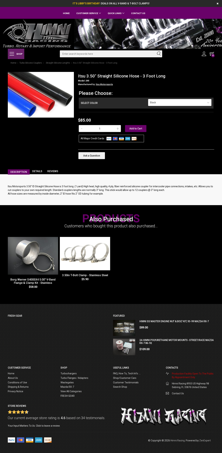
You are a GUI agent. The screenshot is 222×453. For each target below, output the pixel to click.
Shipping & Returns (18, 386)
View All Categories (71, 391)
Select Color (89, 103)
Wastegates (67, 382)
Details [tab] (37, 171)
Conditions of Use (17, 382)
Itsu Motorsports (104, 84)
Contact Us (138, 13)
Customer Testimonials (126, 382)
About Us (13, 378)
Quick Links (114, 13)
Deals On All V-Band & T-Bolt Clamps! (125, 3)
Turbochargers (69, 373)
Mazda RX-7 (67, 386)
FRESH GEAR (68, 395)
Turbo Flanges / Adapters (74, 378)
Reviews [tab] (52, 171)
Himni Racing (177, 440)
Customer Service (87, 13)
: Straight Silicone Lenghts (57, 63)
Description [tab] (18, 172)
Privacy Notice (15, 391)
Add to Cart (135, 128)
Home (66, 13)
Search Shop (120, 386)
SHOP (19, 54)
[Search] (158, 53)
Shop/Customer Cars (124, 378)
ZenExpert (205, 440)
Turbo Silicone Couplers (30, 63)
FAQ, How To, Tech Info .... (127, 373)
